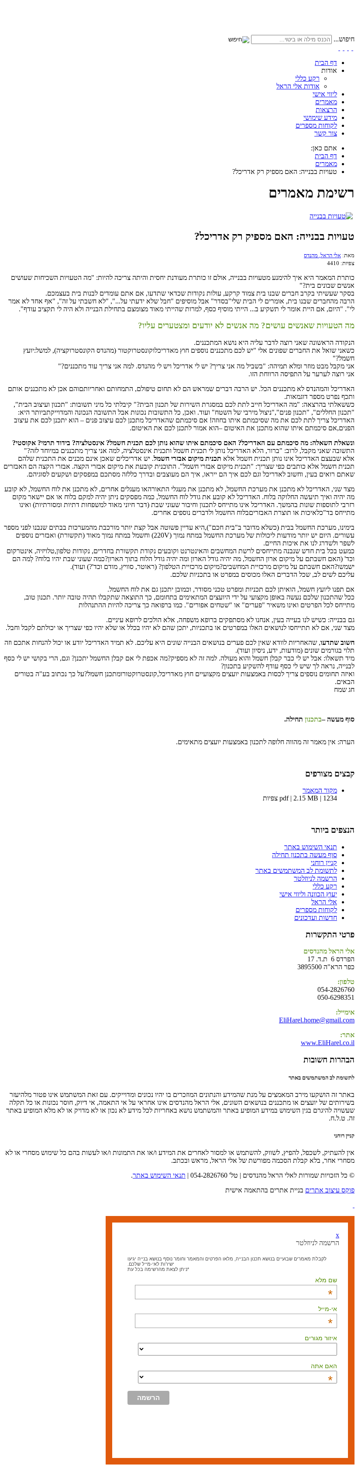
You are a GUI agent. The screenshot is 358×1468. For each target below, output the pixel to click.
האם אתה (324, 1365)
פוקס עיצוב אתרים (330, 1190)
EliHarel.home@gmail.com (317, 1020)
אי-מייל (327, 1308)
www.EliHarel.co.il (328, 1042)
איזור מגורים (321, 1338)
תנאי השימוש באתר (159, 1175)
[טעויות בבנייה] (331, 216)
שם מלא (326, 1280)
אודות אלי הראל (298, 86)
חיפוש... (344, 39)
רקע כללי (307, 78)
